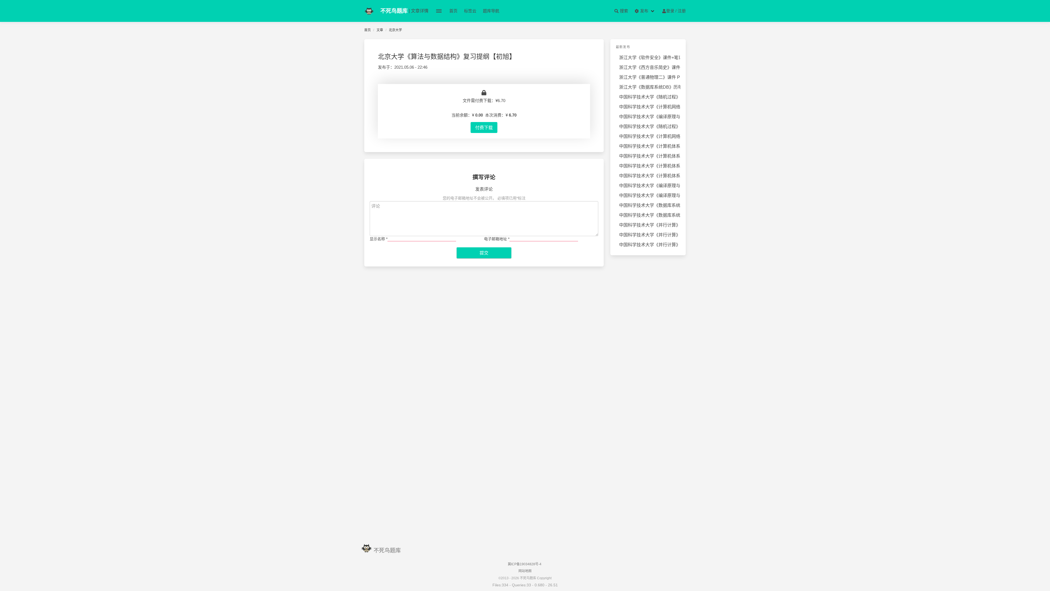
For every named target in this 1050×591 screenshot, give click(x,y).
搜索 (623, 10)
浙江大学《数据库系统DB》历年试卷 (649, 87)
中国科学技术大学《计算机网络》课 (649, 107)
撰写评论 (483, 177)
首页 (453, 10)
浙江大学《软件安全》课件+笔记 (649, 57)
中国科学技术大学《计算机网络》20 (649, 136)
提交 (484, 253)
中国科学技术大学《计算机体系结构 (649, 146)
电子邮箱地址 (496, 239)
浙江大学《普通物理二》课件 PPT (649, 77)
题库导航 (491, 10)
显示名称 (378, 239)
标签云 (470, 10)
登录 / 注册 (676, 10)
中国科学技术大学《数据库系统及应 (649, 205)
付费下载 (484, 127)
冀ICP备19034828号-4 (524, 564)
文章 (380, 30)
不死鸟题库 (387, 550)
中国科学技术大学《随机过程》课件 (649, 126)
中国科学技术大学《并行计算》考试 (649, 225)
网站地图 (525, 571)
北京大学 (395, 30)
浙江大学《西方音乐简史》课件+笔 (649, 67)
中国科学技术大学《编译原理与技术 (649, 116)
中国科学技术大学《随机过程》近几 (649, 97)
